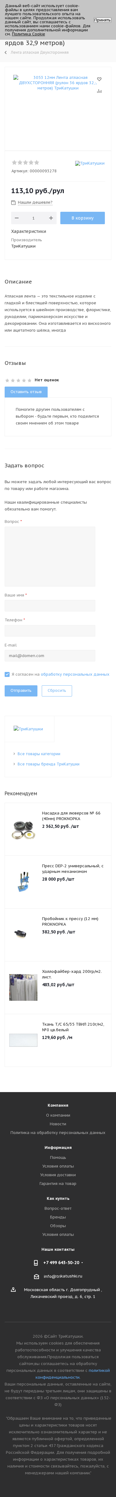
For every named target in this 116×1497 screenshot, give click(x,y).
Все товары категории (39, 753)
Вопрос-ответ (58, 1208)
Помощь (58, 1157)
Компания (58, 1105)
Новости (58, 1124)
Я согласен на (61, 674)
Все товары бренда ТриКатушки (48, 764)
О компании (58, 1115)
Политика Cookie (28, 34)
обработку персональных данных (75, 674)
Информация (58, 1147)
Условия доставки (58, 1174)
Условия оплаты (58, 1166)
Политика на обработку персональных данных (58, 1132)
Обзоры (58, 1225)
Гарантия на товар (58, 1183)
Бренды (58, 1217)
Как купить (58, 1198)
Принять (102, 20)
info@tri (52, 1276)
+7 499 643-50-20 (61, 1262)
